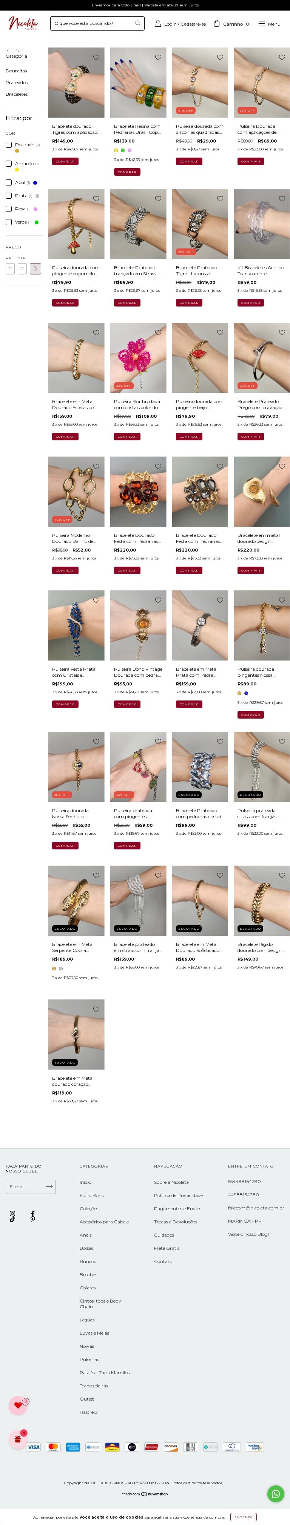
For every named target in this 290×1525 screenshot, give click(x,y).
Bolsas (86, 1248)
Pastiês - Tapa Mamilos (105, 1372)
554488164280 (244, 1181)
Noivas (87, 1346)
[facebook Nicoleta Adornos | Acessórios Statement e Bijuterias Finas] (33, 1213)
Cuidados (164, 1235)
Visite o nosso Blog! (248, 1234)
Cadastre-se (193, 24)
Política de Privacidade (178, 1195)
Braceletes (17, 94)
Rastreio (88, 1412)
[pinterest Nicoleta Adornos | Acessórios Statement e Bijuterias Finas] (33, 1219)
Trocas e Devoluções (175, 1222)
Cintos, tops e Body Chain (100, 1303)
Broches (88, 1274)
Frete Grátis (166, 1248)
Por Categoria (16, 53)
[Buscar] (137, 23)
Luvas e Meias (94, 1333)
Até (21, 257)
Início (85, 1182)
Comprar (127, 172)
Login (170, 24)
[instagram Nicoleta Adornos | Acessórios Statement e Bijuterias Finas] (13, 1213)
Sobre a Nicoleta (171, 1182)
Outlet (87, 1399)
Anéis (85, 1235)
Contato (163, 1261)
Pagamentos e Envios (177, 1208)
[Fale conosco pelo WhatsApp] (275, 1493)
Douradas (16, 71)
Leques (87, 1320)
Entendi (243, 1517)
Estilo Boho (92, 1195)
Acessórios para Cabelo (104, 1222)
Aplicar (35, 268)
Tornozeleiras (94, 1386)
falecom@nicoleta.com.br (256, 1208)
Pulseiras (89, 1359)
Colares (88, 1288)
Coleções (89, 1208)
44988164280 (243, 1194)
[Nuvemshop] (145, 1494)
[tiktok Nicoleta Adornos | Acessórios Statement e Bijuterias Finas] (13, 1219)
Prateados (17, 82)
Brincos (88, 1261)
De (8, 257)
